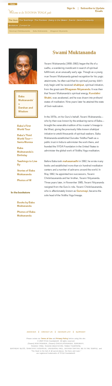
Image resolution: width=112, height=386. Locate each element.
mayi (85, 191)
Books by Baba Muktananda (26, 204)
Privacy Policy (62, 338)
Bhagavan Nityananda (77, 89)
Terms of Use (46, 338)
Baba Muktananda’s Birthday (25, 151)
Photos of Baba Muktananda (26, 214)
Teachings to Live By (27, 163)
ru (81, 191)
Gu (78, 191)
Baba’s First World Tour (24, 127)
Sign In (71, 8)
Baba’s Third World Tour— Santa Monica (25, 139)
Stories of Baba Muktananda (26, 172)
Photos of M (24, 180)
